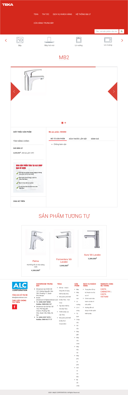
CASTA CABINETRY (105, 290)
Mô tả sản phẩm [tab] (58, 138)
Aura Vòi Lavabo (92, 254)
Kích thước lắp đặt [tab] (78, 139)
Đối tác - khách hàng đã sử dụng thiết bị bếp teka (64, 291)
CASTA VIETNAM (104, 295)
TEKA (36, 14)
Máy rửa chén (77, 340)
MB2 (64, 57)
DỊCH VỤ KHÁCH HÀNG (62, 14)
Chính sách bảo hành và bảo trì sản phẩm (90, 301)
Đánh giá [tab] (95, 139)
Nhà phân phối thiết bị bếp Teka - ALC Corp (65, 300)
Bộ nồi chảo (77, 383)
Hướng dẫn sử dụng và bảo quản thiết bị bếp (90, 310)
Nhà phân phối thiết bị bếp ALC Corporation (65, 321)
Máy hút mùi (77, 295)
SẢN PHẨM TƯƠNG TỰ (64, 216)
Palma (35, 260)
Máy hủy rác (77, 349)
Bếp (77, 289)
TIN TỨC (45, 14)
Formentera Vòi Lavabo (64, 260)
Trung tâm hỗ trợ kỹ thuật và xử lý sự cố (90, 292)
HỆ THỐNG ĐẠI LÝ (83, 14)
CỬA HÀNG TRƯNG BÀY (44, 23)
